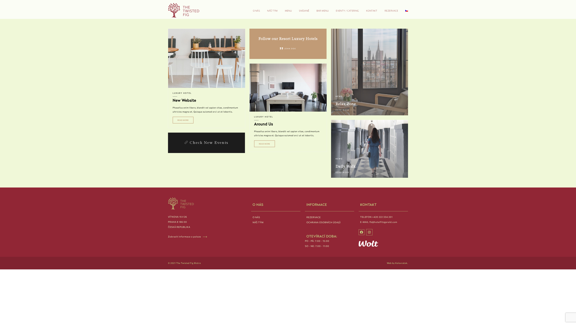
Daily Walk (346, 166)
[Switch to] (406, 11)
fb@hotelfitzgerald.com (383, 222)
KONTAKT (371, 10)
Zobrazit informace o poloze (185, 236)
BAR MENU (322, 10)
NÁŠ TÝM (272, 10)
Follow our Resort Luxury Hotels (288, 39)
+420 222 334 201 (382, 217)
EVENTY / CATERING (347, 10)
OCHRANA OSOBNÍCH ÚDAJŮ (323, 222)
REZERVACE (391, 10)
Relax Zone (346, 104)
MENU (288, 10)
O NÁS (256, 10)
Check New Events (209, 143)
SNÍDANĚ (304, 10)
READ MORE (183, 120)
